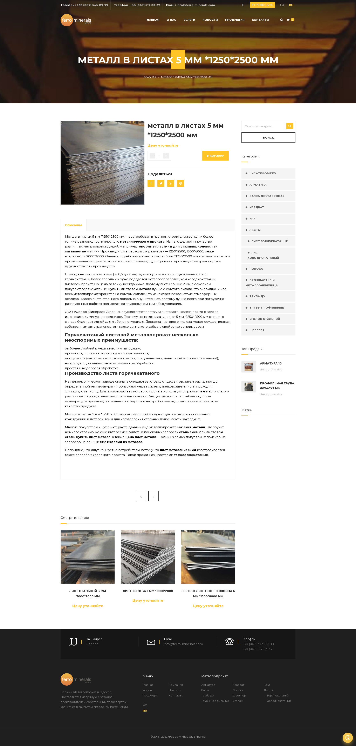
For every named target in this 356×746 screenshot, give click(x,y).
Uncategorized (262, 173)
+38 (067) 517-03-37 (145, 5)
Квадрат (256, 207)
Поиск (268, 137)
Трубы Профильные (266, 307)
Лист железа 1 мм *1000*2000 (148, 591)
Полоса (256, 268)
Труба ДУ (257, 296)
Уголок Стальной (264, 318)
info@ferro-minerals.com (196, 5)
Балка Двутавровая (267, 196)
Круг (253, 218)
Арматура (257, 184)
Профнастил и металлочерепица (262, 282)
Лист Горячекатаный (270, 241)
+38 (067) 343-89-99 (92, 5)
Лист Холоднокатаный (263, 255)
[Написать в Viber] (348, 738)
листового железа (177, 312)
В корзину (215, 155)
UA (282, 5)
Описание (73, 225)
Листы (255, 229)
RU (291, 5)
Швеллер (257, 330)
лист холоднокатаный (180, 274)
